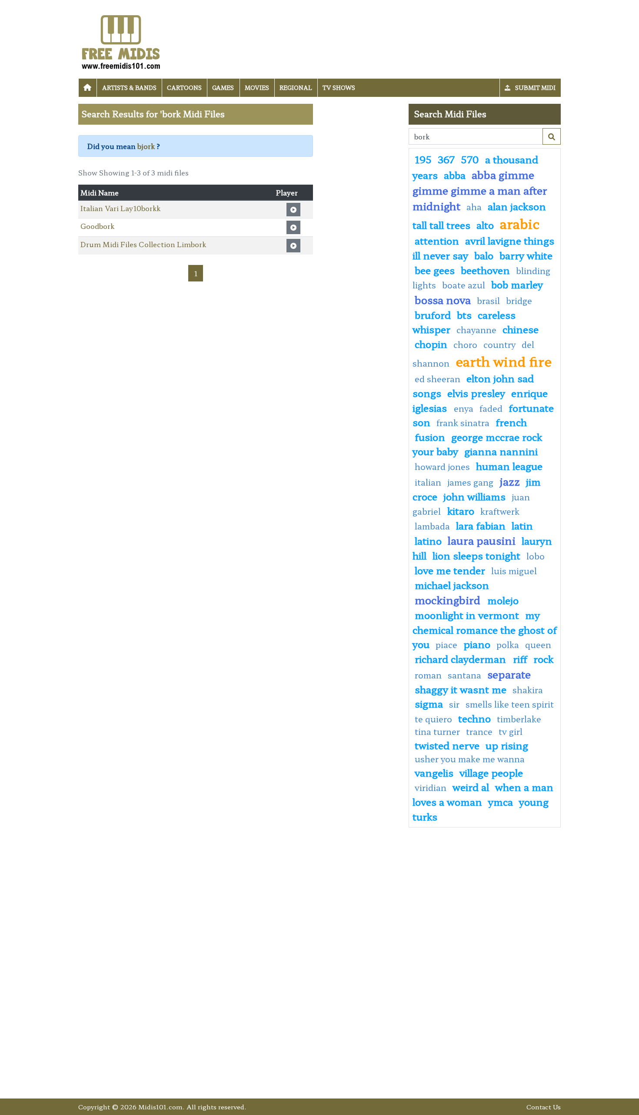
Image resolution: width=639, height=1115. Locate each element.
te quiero (433, 719)
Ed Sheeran (437, 379)
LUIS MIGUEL (514, 571)
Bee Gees (435, 270)
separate (509, 674)
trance (479, 731)
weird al (471, 787)
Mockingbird (449, 599)
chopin (431, 344)
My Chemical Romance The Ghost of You (485, 629)
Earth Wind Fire (504, 361)
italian (428, 482)
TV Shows (339, 87)
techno (474, 718)
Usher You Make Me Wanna (470, 759)
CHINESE (521, 329)
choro (465, 344)
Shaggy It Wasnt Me (460, 689)
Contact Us (543, 1106)
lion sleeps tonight (476, 555)
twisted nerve (447, 745)
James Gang (471, 482)
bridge (519, 300)
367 (446, 159)
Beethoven (485, 270)
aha (474, 207)
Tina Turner (437, 731)
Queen (538, 645)
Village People (491, 772)
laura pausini (482, 540)
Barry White (525, 255)
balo (483, 255)
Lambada (432, 526)
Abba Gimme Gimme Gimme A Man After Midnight (480, 190)
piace (446, 645)
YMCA (500, 801)
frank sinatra (462, 423)
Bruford (433, 314)
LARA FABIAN (481, 525)
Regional (296, 87)
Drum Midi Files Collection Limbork (143, 244)
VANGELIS (434, 772)
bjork (146, 146)
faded (491, 408)
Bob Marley (517, 284)
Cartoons (184, 87)
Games (223, 87)
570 (470, 159)
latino (428, 540)
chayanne (476, 330)
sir (454, 704)
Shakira (528, 690)
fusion (430, 436)
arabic (519, 223)
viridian (430, 787)
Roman (428, 675)
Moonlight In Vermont (467, 615)
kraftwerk (499, 511)
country (499, 344)
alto (485, 225)
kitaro (460, 510)
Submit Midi (535, 87)
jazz (510, 481)
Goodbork (97, 226)
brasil (488, 300)
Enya (463, 408)
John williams (474, 496)
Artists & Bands (129, 87)
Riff (520, 658)
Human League (509, 466)
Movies (257, 87)
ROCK (543, 658)
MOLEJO (503, 600)
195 (423, 159)
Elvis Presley (476, 393)
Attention (437, 240)
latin (522, 525)
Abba (455, 175)
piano (476, 644)
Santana (464, 675)
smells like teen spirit (510, 704)
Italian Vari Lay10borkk (120, 208)
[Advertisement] (361, 234)
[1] (551, 136)
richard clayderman (462, 658)
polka (507, 645)
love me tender (450, 570)
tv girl (511, 731)
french (511, 422)
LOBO (535, 556)
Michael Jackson (452, 585)
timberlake (519, 719)
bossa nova (443, 299)
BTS (464, 314)
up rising (507, 745)
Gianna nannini (501, 451)
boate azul (463, 285)
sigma (429, 703)
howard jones (442, 466)
